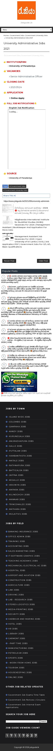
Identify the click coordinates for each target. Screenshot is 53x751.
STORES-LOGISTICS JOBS (21, 604)
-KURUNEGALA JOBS (19, 436)
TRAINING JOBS (16, 541)
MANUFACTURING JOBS (20, 648)
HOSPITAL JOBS (16, 570)
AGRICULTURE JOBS (19, 585)
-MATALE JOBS (16, 461)
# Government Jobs (17, 186)
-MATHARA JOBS (17, 509)
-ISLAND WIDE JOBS (19, 417)
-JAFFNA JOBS (15, 475)
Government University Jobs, (32, 55)
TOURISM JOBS (16, 668)
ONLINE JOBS (15, 677)
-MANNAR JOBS (16, 499)
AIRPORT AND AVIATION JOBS (24, 575)
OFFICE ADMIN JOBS (19, 536)
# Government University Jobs (15, 190)
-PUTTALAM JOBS (17, 451)
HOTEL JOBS (15, 624)
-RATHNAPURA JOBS (19, 465)
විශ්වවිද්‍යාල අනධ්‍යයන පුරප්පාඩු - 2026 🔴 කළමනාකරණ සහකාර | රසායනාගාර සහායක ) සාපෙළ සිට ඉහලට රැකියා (32, 210)
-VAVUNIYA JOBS (17, 485)
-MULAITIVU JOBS (17, 514)
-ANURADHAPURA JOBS (21, 441)
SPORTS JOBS (15, 658)
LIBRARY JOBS (16, 634)
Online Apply (18, 98)
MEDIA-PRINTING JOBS (20, 609)
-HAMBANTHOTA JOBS (20, 456)
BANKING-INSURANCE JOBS (23, 532)
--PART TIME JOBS (18, 643)
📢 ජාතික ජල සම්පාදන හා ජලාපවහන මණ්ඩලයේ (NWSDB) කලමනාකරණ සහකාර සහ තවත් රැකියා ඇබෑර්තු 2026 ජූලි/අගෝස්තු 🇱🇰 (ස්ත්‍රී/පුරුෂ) (23, 357)
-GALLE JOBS (15, 446)
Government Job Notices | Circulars (26, 700)
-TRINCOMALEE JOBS (19, 504)
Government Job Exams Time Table (26, 695)
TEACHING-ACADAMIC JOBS (23, 561)
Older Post (43, 261)
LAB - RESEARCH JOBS (20, 600)
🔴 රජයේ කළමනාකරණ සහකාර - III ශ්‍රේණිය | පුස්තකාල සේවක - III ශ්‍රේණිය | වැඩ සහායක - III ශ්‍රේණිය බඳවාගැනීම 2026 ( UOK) (26, 340)
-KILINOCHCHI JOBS (19, 495)
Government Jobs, (13, 55)
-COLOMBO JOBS (17, 422)
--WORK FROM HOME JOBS (22, 663)
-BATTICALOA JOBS (18, 470)
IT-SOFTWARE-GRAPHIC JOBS (24, 556)
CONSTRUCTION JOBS (20, 580)
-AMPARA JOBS (16, 490)
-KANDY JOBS (15, 431)
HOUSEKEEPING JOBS (20, 672)
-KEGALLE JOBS (16, 480)
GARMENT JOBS (16, 638)
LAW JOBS (13, 590)
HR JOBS (13, 629)
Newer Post (9, 261)
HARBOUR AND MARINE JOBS (24, 619)
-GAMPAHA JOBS (17, 427)
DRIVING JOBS (16, 595)
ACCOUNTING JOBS (18, 546)
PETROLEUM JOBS (18, 653)
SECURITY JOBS (16, 614)
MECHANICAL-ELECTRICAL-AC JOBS (27, 566)
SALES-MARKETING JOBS (21, 551)
